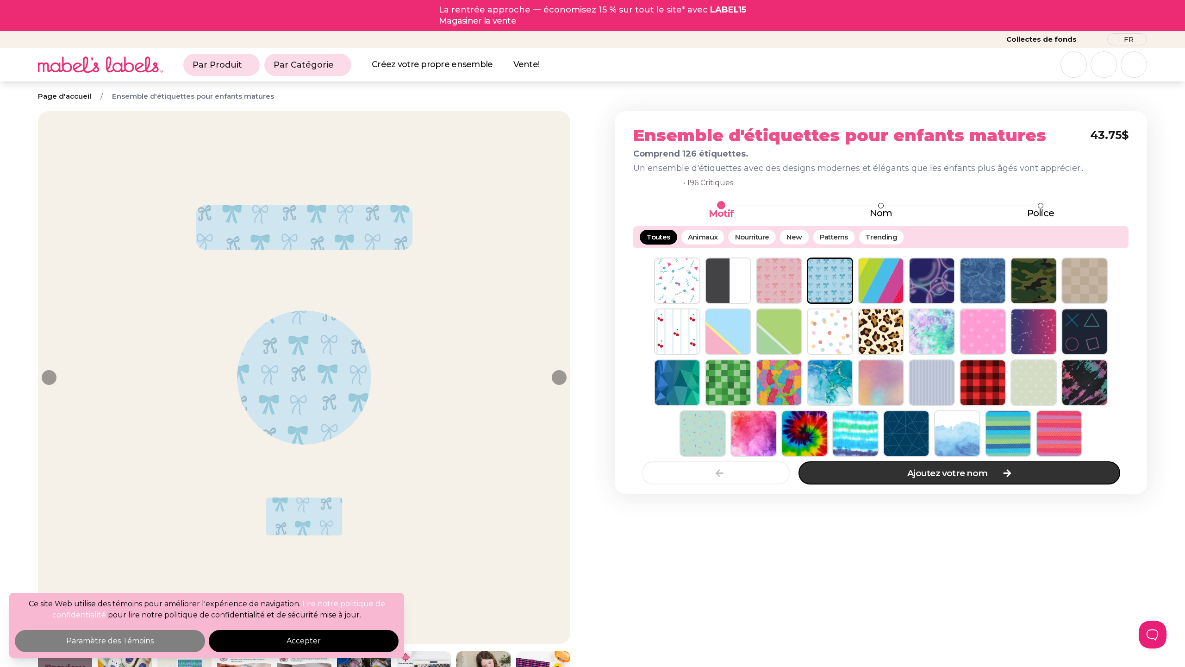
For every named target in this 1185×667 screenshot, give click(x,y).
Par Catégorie (304, 65)
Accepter (304, 640)
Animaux (703, 237)
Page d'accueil (64, 96)
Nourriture (752, 237)
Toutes (658, 237)
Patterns (834, 237)
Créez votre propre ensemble (432, 64)
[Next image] (559, 377)
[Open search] (1073, 64)
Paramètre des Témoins (110, 640)
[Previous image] (49, 377)
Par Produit (217, 65)
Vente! (526, 64)
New (794, 237)
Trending (881, 237)
